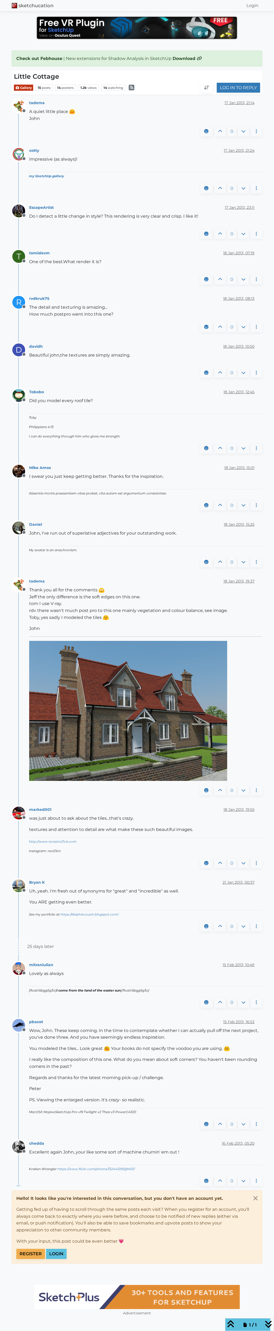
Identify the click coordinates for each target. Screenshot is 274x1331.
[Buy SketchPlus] (137, 1297)
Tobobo (36, 392)
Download (185, 58)
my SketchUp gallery (46, 176)
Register (31, 1253)
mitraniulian (41, 964)
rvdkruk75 (39, 298)
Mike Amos (40, 467)
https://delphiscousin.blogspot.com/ (89, 914)
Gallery (25, 88)
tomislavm (39, 253)
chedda (36, 1143)
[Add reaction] (206, 131)
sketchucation (36, 5)
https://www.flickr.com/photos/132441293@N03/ (96, 1169)
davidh (36, 346)
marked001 (40, 809)
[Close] (255, 1198)
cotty (34, 150)
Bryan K (37, 882)
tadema (37, 102)
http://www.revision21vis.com (53, 842)
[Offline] (20, 106)
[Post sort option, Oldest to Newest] (206, 88)
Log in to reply (238, 87)
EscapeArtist (41, 207)
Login (56, 1253)
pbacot (36, 1021)
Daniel (35, 524)
